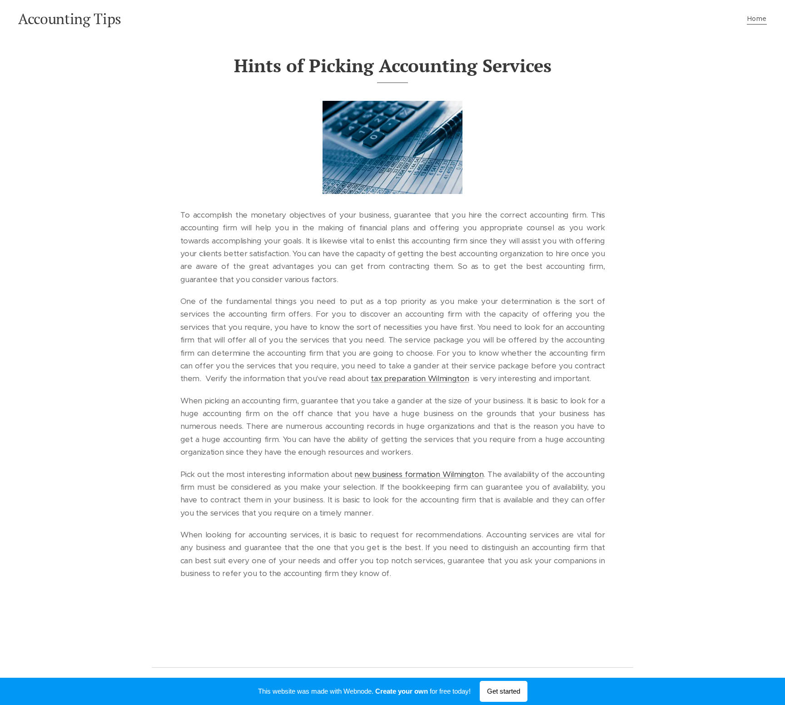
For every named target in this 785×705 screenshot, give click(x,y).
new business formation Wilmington (418, 474)
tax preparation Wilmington (420, 378)
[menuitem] (756, 18)
